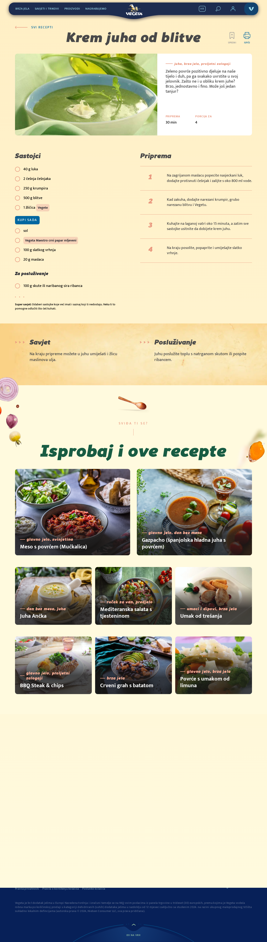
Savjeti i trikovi (47, 8)
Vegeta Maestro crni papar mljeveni (50, 240)
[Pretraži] (218, 8)
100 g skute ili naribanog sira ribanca (52, 286)
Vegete (43, 208)
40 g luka (30, 169)
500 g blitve (32, 198)
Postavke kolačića (93, 889)
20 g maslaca (33, 259)
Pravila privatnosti (27, 889)
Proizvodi (72, 8)
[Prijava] (233, 8)
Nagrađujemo (95, 8)
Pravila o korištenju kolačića (60, 889)
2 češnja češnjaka (37, 179)
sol (25, 231)
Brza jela (22, 8)
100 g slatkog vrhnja (39, 250)
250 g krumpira (35, 188)
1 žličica (35, 208)
